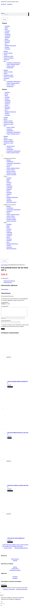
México (6, 39)
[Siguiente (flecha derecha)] (1, 605)
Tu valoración (4, 306)
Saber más (17, 599)
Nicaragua (7, 40)
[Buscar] (28, 14)
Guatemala (7, 35)
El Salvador (7, 34)
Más (5, 61)
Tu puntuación (5, 302)
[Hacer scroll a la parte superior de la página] (0, 590)
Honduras (7, 37)
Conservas (6, 59)
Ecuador (7, 32)
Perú (6, 44)
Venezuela (7, 48)
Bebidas (6, 51)
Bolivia (6, 27)
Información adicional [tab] (9, 280)
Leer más (10, 386)
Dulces (5, 54)
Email (2, 584)
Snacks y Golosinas (8, 57)
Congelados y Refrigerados (13, 62)
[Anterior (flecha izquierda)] (0, 605)
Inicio (2, 264)
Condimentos (10, 67)
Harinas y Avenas (8, 53)
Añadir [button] (9, 438)
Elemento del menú (11, 202)
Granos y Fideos (11, 66)
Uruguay (7, 47)
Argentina (7, 26)
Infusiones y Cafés (8, 56)
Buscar (3, 13)
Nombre (3, 318)
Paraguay (7, 42)
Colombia (7, 31)
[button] (2, 155)
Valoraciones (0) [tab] (8, 282)
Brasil (6, 29)
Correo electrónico (6, 320)
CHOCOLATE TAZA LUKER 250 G (15, 538)
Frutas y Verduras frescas (13, 64)
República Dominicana (10, 45)
